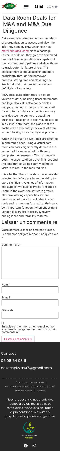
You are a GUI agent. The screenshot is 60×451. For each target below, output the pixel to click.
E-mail (7, 297)
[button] (26, 6)
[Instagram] (41, 6)
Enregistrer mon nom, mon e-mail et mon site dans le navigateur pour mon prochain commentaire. (29, 329)
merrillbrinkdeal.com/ (15, 50)
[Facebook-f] (36, 6)
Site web (7, 310)
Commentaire (11, 244)
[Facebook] (26, 445)
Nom (6, 284)
